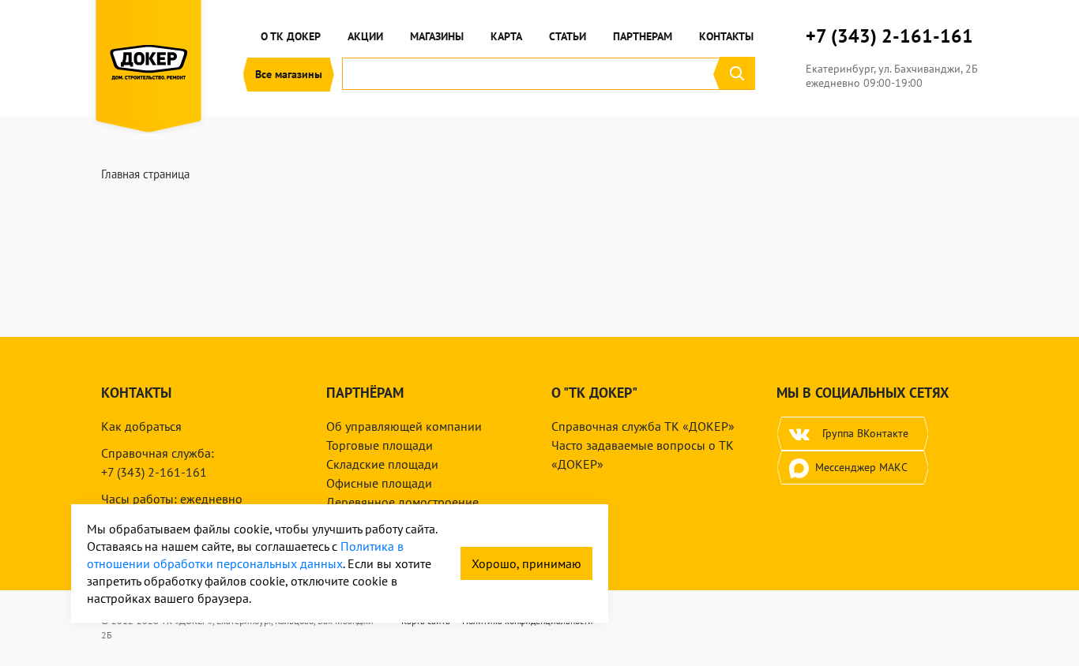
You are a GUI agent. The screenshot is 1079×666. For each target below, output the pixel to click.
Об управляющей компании (404, 426)
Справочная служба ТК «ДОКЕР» (643, 426)
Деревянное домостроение (402, 502)
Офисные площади (379, 483)
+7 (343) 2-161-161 (889, 36)
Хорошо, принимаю (526, 563)
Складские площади (382, 464)
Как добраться (141, 426)
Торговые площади (379, 445)
